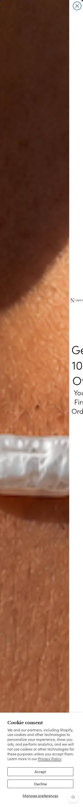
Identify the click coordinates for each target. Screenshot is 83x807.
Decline (40, 783)
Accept (40, 771)
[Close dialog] (77, 6)
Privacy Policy (49, 758)
